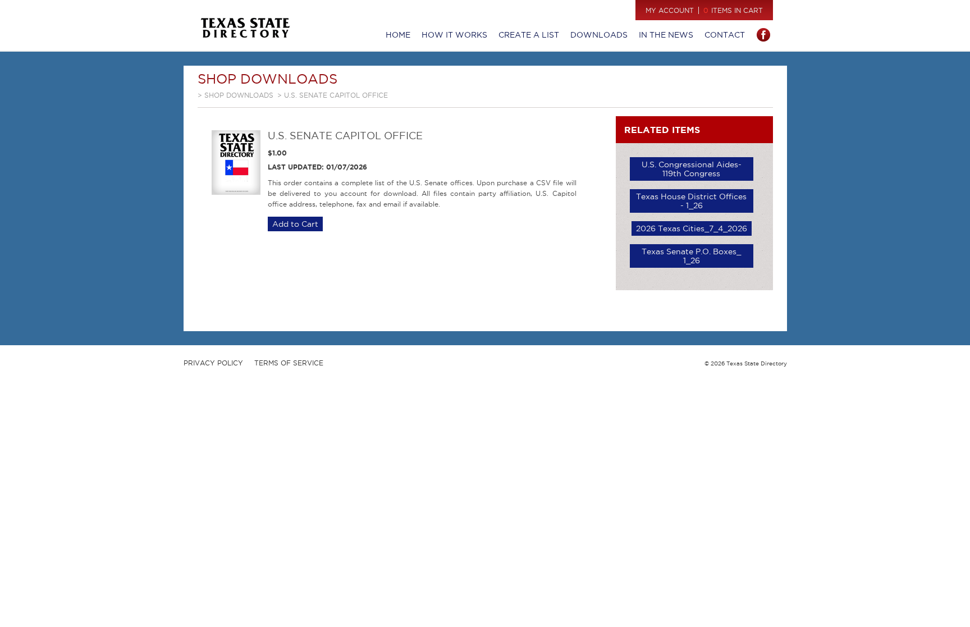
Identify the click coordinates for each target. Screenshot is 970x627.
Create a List (528, 34)
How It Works (454, 34)
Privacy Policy (213, 363)
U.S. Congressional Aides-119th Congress (692, 169)
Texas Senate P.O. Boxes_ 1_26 (691, 256)
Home (398, 34)
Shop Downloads (238, 95)
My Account (670, 10)
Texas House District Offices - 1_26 (691, 201)
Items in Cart (733, 10)
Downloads (599, 34)
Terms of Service (288, 363)
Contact (724, 34)
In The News (666, 34)
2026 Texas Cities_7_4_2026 (691, 228)
